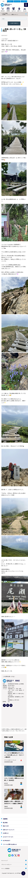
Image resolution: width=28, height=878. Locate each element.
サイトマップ (4, 860)
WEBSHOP (3, 10)
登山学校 (24, 10)
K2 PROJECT (6, 840)
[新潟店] (11, 682)
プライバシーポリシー (6, 864)
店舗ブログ (19, 10)
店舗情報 (8, 10)
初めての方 (14, 10)
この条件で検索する (14, 23)
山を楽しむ (6, 833)
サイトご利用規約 (5, 868)
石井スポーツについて (8, 829)
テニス (24, 1)
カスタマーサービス (8, 836)
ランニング (17, 1)
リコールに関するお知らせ (10, 844)
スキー (10, 1)
